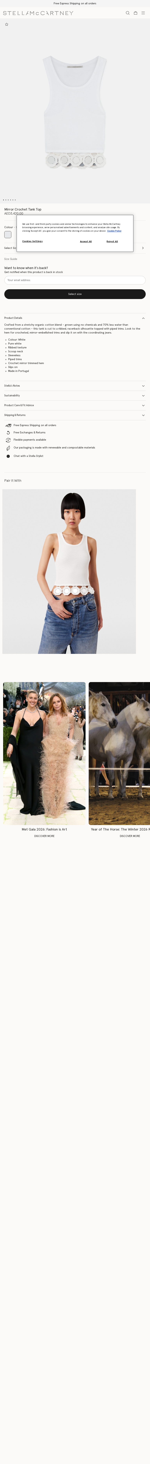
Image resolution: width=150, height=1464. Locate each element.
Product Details (13, 318)
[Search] (128, 12)
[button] (75, 110)
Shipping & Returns (15, 415)
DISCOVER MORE (44, 836)
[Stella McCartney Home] (38, 13)
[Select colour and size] (6, 24)
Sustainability (12, 395)
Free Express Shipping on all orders (75, 3)
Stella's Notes (12, 386)
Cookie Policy (114, 231)
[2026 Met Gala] (44, 753)
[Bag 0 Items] (135, 13)
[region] (75, 233)
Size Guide (10, 259)
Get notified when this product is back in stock (33, 272)
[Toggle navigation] (143, 12)
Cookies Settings (32, 241)
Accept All (86, 241)
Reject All (112, 241)
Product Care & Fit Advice (19, 405)
